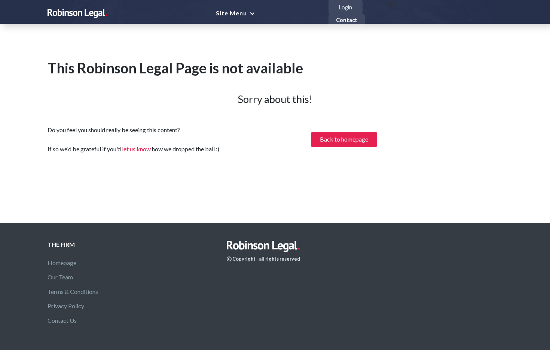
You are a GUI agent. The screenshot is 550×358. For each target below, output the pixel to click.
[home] (77, 13)
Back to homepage (344, 139)
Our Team (60, 276)
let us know (136, 148)
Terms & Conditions (73, 291)
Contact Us (62, 320)
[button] (238, 13)
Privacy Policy (66, 305)
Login (345, 7)
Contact (346, 20)
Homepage (62, 262)
